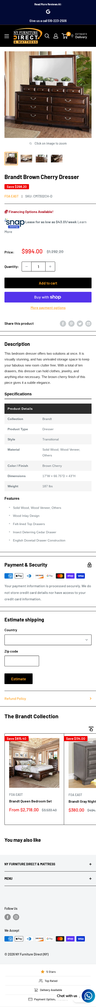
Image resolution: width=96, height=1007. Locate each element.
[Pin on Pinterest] (71, 323)
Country (10, 630)
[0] (65, 36)
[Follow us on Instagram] (16, 917)
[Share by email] (88, 323)
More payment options (48, 307)
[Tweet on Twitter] (80, 323)
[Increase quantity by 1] (50, 266)
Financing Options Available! (31, 211)
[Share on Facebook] (63, 323)
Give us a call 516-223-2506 (48, 21)
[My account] (56, 36)
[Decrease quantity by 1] (26, 266)
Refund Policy (15, 698)
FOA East (11, 196)
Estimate (18, 679)
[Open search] (47, 36)
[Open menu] (6, 36)
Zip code (11, 651)
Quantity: (11, 266)
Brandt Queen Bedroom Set (30, 801)
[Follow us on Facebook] (7, 917)
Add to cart (48, 283)
